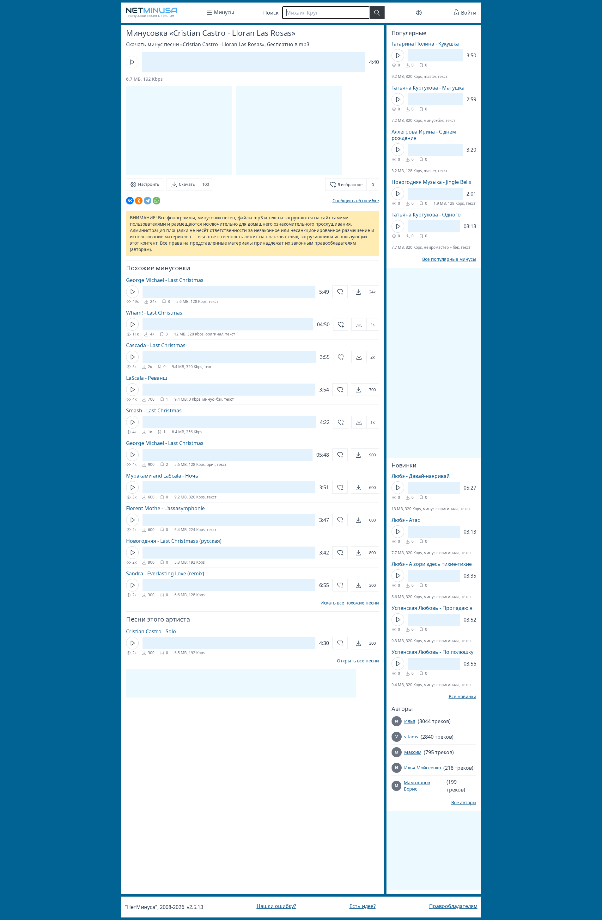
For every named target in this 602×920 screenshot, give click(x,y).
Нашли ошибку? (276, 906)
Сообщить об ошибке (355, 200)
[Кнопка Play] (132, 62)
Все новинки (462, 696)
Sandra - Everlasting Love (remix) (165, 573)
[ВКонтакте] (130, 200)
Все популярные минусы (449, 259)
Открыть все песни (358, 661)
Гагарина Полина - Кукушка (425, 44)
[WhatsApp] (156, 200)
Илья (409, 721)
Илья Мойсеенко (422, 768)
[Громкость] (418, 12)
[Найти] (377, 12)
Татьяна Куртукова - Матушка (428, 87)
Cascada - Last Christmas (155, 345)
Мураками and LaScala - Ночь (162, 476)
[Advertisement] (289, 130)
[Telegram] (147, 200)
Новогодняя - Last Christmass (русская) (174, 541)
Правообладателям (453, 906)
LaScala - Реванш (146, 378)
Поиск (270, 12)
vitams (411, 737)
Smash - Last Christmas (154, 410)
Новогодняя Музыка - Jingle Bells (431, 182)
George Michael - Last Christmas (165, 280)
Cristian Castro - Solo (151, 631)
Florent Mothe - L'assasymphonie (165, 508)
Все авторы (463, 802)
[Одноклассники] (139, 200)
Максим (412, 752)
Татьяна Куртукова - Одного (426, 214)
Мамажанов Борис (417, 785)
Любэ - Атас (406, 520)
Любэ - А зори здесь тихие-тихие (432, 564)
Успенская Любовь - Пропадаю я (432, 608)
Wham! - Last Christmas (154, 313)
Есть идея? (363, 906)
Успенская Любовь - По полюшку (432, 652)
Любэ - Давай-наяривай (421, 476)
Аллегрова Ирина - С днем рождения (424, 134)
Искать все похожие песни (349, 603)
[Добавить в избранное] (340, 292)
